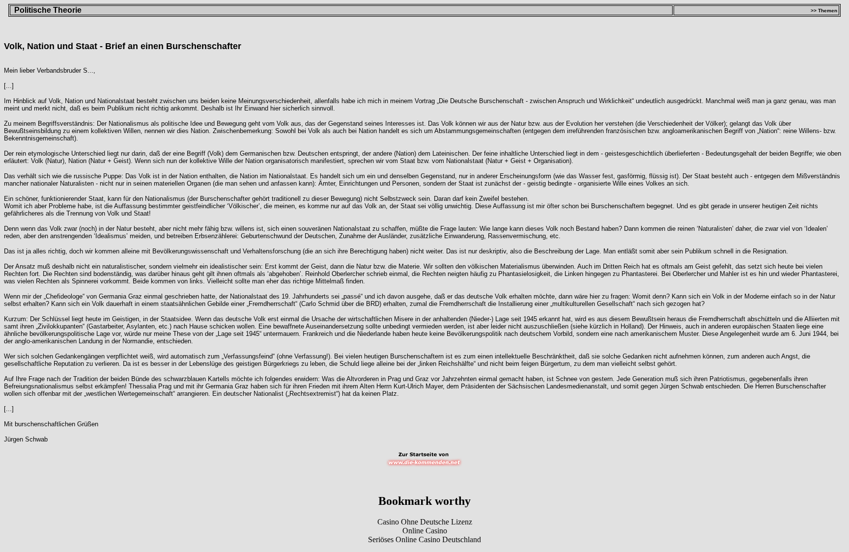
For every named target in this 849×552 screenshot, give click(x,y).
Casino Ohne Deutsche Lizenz (424, 522)
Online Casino (424, 530)
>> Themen (824, 10)
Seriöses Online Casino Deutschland (424, 539)
